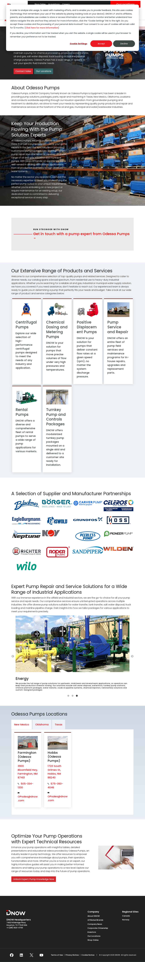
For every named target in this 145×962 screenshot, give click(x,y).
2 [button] (72, 695)
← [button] (12, 656)
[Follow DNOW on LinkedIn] (21, 955)
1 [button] (68, 695)
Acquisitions (54, 4)
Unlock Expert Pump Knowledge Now (33, 879)
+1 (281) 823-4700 (15, 927)
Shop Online (40, 4)
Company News (95, 924)
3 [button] (76, 695)
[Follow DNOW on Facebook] (11, 955)
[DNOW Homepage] (16, 914)
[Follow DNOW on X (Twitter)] (31, 955)
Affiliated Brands (95, 920)
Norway (125, 919)
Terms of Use (57, 955)
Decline (124, 43)
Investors (92, 932)
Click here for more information (41, 27)
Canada (126, 916)
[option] (72, 654)
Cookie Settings (78, 43)
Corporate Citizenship (98, 928)
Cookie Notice (87, 955)
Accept (101, 43)
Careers (66, 4)
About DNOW (94, 916)
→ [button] (132, 656)
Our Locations (125, 4)
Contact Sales (23, 71)
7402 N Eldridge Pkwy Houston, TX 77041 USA (17, 923)
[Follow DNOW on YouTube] (41, 955)
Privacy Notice (72, 955)
